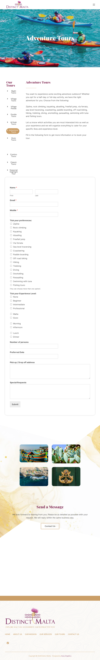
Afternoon (17, 327)
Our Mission (30, 634)
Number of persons (19, 342)
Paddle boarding (20, 254)
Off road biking (20, 258)
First (11, 195)
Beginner (17, 300)
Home (7, 634)
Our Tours (10, 83)
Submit (15, 404)
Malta (15, 314)
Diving (16, 270)
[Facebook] (7, 643)
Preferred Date (17, 352)
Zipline (16, 224)
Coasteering (18, 250)
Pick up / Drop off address (22, 362)
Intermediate (19, 304)
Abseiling (17, 235)
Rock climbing (19, 227)
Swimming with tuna (22, 281)
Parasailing (18, 277)
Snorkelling (18, 273)
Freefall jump (19, 239)
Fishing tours (19, 285)
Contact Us (73, 634)
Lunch (16, 333)
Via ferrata (18, 243)
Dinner (16, 337)
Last (36, 195)
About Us (17, 634)
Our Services (46, 634)
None (15, 297)
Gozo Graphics (66, 656)
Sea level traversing (22, 247)
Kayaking (17, 231)
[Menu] (94, 5)
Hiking (16, 262)
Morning (17, 323)
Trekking (17, 266)
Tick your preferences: (21, 220)
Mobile (14, 210)
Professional (19, 308)
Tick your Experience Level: (23, 293)
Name (13, 187)
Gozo (15, 318)
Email (13, 200)
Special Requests (18, 382)
